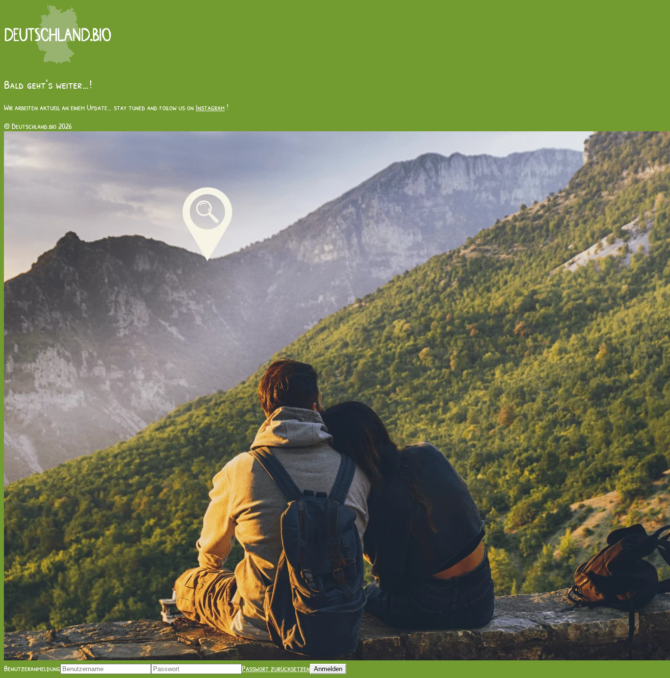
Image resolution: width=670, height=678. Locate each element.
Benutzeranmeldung (32, 668)
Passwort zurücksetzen (276, 668)
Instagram (210, 107)
